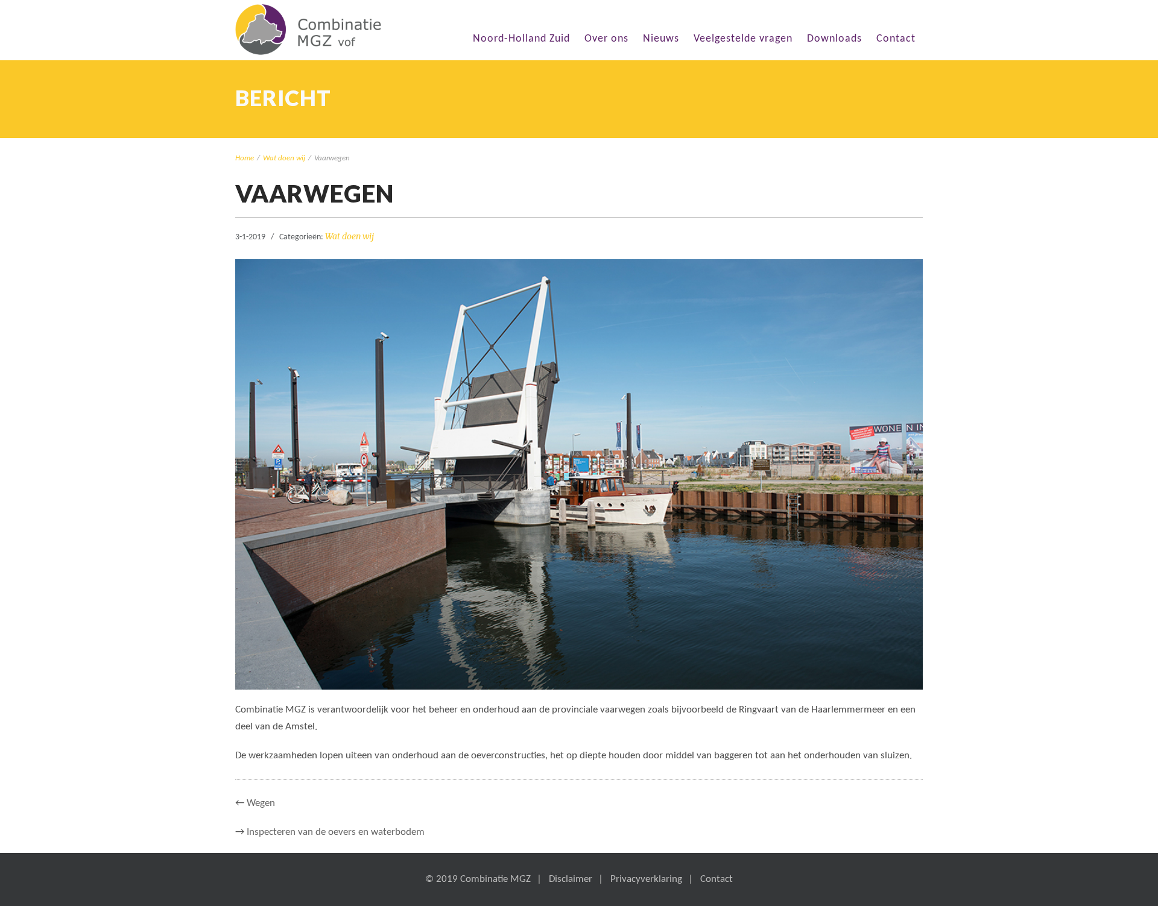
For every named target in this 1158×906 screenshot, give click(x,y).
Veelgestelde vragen (743, 39)
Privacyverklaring (646, 879)
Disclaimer (570, 879)
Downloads (834, 39)
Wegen (261, 803)
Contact (896, 39)
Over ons (606, 39)
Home (244, 158)
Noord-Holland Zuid (521, 39)
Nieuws (661, 39)
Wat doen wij (284, 158)
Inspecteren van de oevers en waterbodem (336, 832)
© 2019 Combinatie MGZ (478, 879)
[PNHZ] (308, 29)
